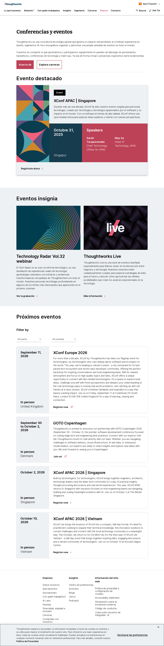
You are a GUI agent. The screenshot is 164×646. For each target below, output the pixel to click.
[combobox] (29, 339)
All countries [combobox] (58, 339)
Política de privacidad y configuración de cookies (107, 591)
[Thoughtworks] (13, 3)
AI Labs (47, 600)
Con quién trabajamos (54, 596)
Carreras (47, 615)
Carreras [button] (92, 10)
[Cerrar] (158, 627)
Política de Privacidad (27, 641)
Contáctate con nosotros (51, 620)
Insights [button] (67, 10)
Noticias (47, 604)
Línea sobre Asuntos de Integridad (107, 614)
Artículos (74, 588)
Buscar (142, 10)
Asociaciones (50, 592)
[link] (26, 296)
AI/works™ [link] (29, 10)
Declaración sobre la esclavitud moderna (106, 603)
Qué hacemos (50, 588)
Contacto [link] (116, 10)
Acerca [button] (104, 10)
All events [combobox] (22, 339)
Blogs (72, 592)
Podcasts (74, 600)
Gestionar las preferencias (132, 635)
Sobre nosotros (51, 585)
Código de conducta (105, 608)
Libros (72, 596)
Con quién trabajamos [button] (48, 10)
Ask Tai (156, 10)
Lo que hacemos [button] (12, 10)
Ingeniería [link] (79, 10)
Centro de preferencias (81, 585)
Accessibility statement (107, 597)
